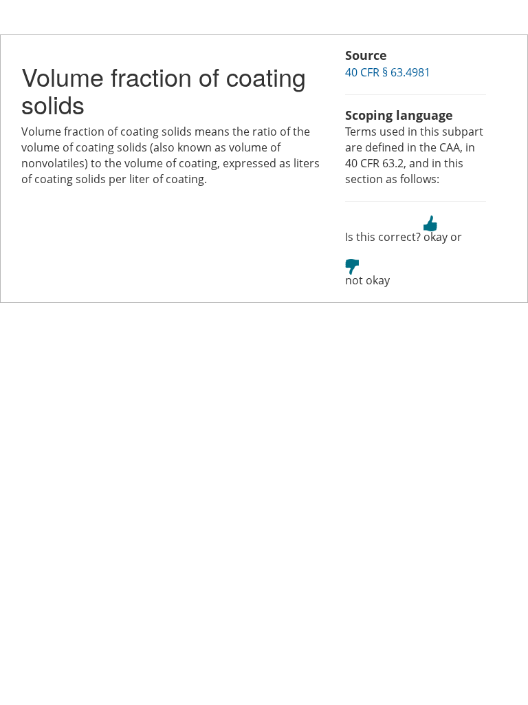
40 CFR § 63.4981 (387, 72)
